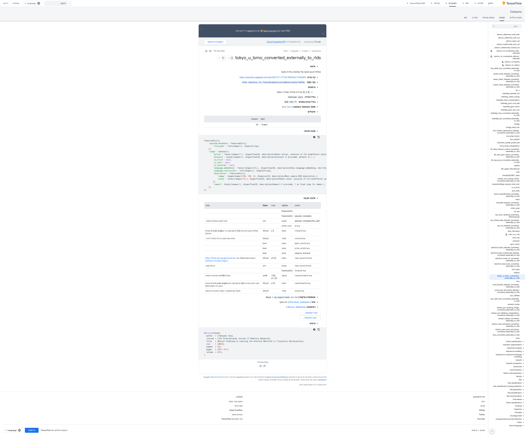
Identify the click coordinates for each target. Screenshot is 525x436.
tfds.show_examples (299, 302)
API (467, 3)
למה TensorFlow (417, 3)
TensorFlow (316, 51)
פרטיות (474, 430)
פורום (482, 406)
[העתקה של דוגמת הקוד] (319, 137)
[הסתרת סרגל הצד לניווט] (492, 431)
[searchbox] (507, 26)
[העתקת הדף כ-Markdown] (223, 58)
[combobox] (58, 3)
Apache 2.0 (241, 377)
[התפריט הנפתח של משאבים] (445, 3)
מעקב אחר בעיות (236, 401)
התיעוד (250, 31)
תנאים (482, 430)
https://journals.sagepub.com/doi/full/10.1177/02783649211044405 (273, 77)
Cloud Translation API (276, 42)
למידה (480, 3)
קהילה (437, 3)
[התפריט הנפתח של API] (462, 3)
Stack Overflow (236, 410)
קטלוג (502, 17)
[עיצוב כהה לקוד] (314, 137)
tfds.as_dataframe (296, 307)
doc (284, 297)
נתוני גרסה (238, 406)
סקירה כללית (516, 17)
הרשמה (31, 430)
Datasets (516, 12)
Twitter (482, 414)
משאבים (453, 3)
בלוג (483, 401)
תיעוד (289, 107)
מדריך (475, 17)
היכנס (5, 3)
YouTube (481, 419)
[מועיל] (210, 51)
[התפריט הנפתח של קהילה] (430, 3)
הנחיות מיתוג (237, 414)
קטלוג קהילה (488, 17)
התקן (490, 3)
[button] (507, 341)
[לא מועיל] (206, 51)
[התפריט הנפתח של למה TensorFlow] (406, 3)
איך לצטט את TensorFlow (232, 419)
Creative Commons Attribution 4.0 (278, 377)
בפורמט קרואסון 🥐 (269, 31)
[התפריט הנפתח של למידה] (474, 3)
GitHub (16, 3)
